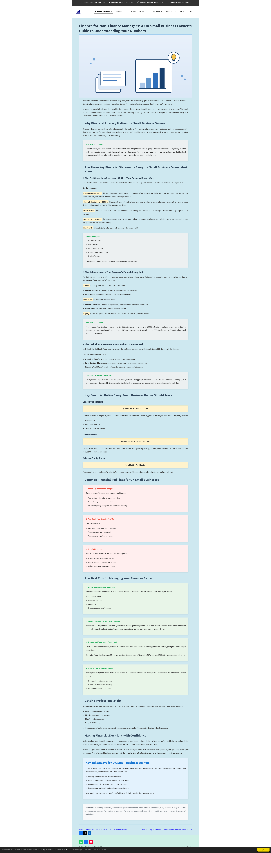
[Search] (190, 11)
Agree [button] (263, 850)
